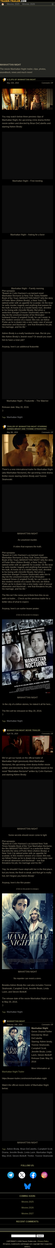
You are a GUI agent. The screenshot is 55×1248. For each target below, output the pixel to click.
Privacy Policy (43, 1241)
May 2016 (6, 1156)
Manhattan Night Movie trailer (23, 730)
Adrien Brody (13, 1149)
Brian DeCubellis (28, 1149)
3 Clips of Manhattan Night (21, 79)
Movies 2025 (13, 4)
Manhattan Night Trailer (13, 1072)
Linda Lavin (29, 1152)
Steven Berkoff (19, 1156)
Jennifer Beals (16, 1152)
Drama (5, 1152)
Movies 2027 (27, 1213)
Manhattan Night (14, 417)
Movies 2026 (28, 4)
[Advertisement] (27, 34)
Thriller (30, 1156)
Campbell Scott (45, 1149)
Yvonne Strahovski (44, 1156)
